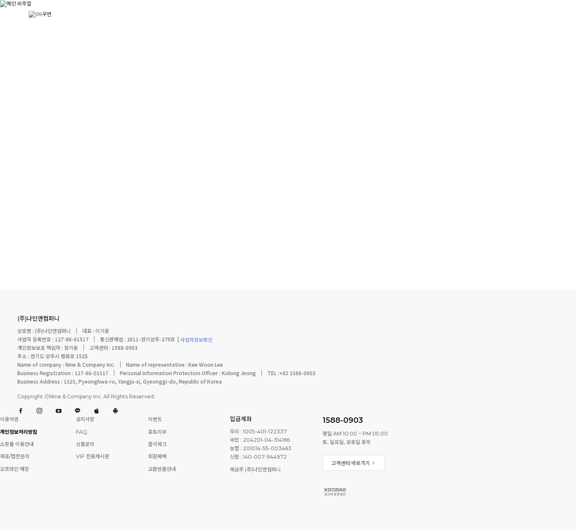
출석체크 (157, 444)
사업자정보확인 (196, 340)
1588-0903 (343, 420)
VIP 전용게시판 (92, 457)
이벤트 (155, 419)
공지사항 (85, 419)
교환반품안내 (162, 469)
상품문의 (85, 444)
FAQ (81, 432)
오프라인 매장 (14, 469)
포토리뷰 (157, 432)
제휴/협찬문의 (15, 457)
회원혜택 (157, 457)
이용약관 (9, 419)
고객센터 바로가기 (351, 463)
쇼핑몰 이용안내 (17, 444)
